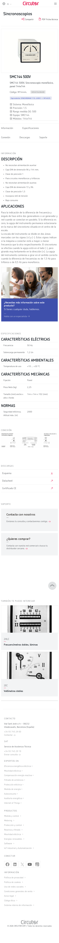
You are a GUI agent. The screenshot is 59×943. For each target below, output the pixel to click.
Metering (8, 821)
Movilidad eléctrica (12, 771)
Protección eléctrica (13, 785)
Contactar (8, 735)
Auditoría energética (13, 798)
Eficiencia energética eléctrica (17, 766)
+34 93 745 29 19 (12, 751)
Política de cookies (12, 882)
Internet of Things (12, 803)
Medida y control (11, 816)
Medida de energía (12, 789)
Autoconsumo (10, 794)
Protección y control (13, 825)
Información (7, 128)
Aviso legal (9, 896)
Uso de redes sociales (14, 887)
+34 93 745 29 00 (12, 732)
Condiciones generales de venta (18, 891)
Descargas (24, 137)
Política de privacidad (14, 878)
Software (8, 844)
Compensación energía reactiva (18, 775)
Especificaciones (30, 128)
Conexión (5, 137)
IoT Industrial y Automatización (18, 848)
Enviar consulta (11, 755)
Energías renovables (13, 839)
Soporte (43, 137)
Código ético (10, 901)
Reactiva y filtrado (12, 830)
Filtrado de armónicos (13, 780)
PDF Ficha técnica (49, 19)
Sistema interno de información (18, 905)
